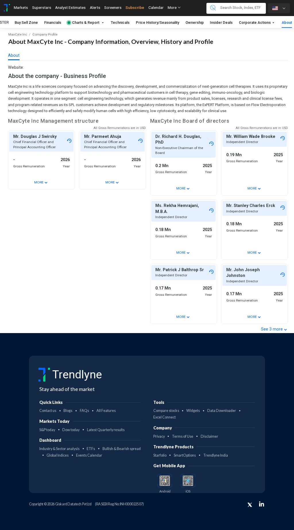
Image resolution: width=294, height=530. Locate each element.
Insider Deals (221, 22)
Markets (21, 7)
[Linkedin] (261, 503)
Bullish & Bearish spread (121, 449)
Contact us (47, 410)
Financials (52, 22)
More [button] (172, 7)
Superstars (41, 7)
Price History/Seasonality (157, 22)
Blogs (67, 410)
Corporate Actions (255, 22)
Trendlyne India (215, 455)
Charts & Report (85, 22)
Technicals (120, 22)
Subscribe (134, 7)
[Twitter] (249, 504)
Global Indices (58, 455)
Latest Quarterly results (106, 430)
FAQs (84, 410)
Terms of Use (182, 436)
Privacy (159, 436)
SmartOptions (185, 455)
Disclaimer (209, 436)
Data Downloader (221, 410)
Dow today (71, 430)
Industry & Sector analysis (59, 449)
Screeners (112, 7)
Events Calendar (89, 455)
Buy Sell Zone (26, 22)
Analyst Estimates (70, 7)
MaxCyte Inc (17, 34)
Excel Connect (164, 417)
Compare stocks (166, 410)
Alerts (95, 7)
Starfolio (160, 455)
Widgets (193, 410)
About (287, 22)
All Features (106, 410)
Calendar (156, 7)
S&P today (47, 430)
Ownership (194, 22)
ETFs (91, 449)
